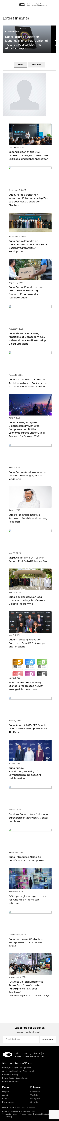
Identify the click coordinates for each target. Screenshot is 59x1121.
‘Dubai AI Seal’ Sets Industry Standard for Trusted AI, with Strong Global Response (26, 686)
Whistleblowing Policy (44, 1114)
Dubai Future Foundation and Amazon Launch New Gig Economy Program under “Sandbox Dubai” (26, 292)
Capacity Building (10, 1075)
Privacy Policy (26, 1114)
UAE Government (28, 1112)
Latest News (12, 32)
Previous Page (15, 995)
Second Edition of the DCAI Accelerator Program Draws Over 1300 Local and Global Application (28, 155)
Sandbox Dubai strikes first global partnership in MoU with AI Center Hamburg (28, 817)
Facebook (35, 1092)
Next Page (45, 995)
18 (36, 995)
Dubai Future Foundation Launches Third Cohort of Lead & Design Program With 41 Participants (28, 246)
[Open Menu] (4, 5)
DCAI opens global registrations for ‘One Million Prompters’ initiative (27, 899)
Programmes (8, 1102)
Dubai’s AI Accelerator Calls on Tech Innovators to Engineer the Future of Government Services (28, 383)
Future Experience (10, 1082)
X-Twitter (34, 1102)
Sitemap (9, 1117)
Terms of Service (9, 1114)
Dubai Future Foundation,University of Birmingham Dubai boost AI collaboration (25, 773)
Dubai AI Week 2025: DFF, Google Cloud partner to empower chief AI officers (28, 728)
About (5, 1095)
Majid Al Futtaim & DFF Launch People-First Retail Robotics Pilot (28, 559)
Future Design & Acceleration (15, 1078)
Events (5, 1099)
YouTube (34, 1095)
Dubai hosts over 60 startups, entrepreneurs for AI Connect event (26, 942)
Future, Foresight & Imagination (16, 1068)
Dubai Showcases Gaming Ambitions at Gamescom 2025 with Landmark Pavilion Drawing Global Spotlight (27, 338)
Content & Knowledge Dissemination (19, 1071)
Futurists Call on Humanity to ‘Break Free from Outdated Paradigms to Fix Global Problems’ (26, 986)
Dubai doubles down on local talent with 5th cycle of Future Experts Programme (27, 600)
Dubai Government (10, 1112)
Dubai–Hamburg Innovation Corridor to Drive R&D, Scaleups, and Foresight (27, 643)
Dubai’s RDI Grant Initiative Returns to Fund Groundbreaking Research (28, 518)
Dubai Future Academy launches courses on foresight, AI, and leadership (28, 475)
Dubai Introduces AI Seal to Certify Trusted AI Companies (26, 859)
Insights (5, 1092)
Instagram (35, 1099)
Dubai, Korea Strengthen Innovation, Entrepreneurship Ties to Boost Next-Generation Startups (28, 199)
